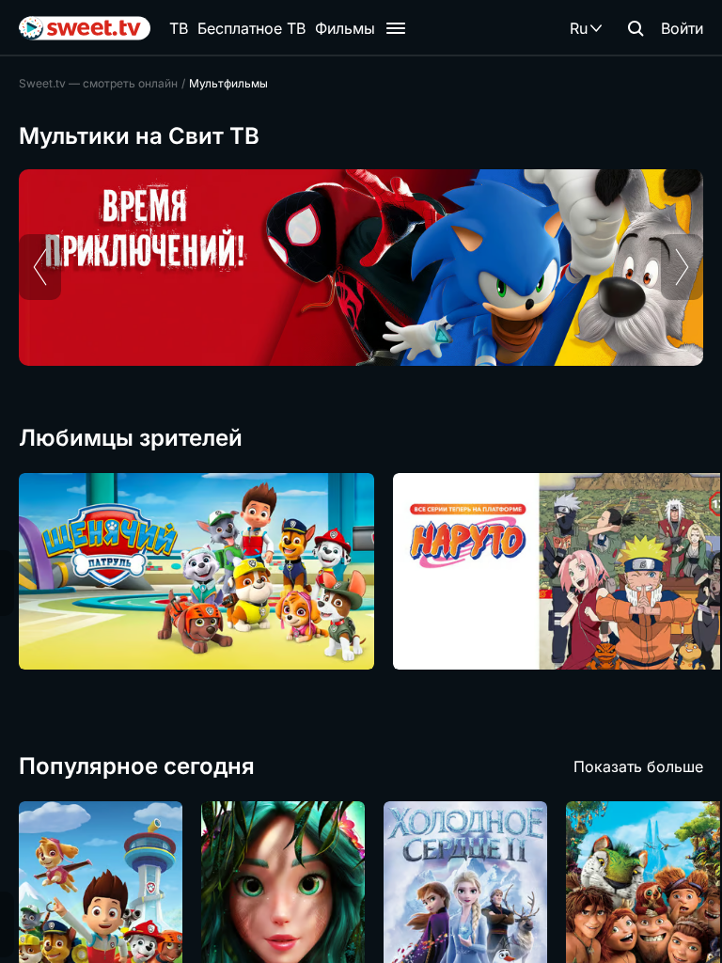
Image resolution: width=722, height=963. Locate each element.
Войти (682, 28)
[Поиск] (635, 28)
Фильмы (345, 28)
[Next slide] (682, 267)
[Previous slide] (40, 267)
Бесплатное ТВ (251, 28)
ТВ (178, 28)
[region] (361, 267)
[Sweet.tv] (84, 28)
